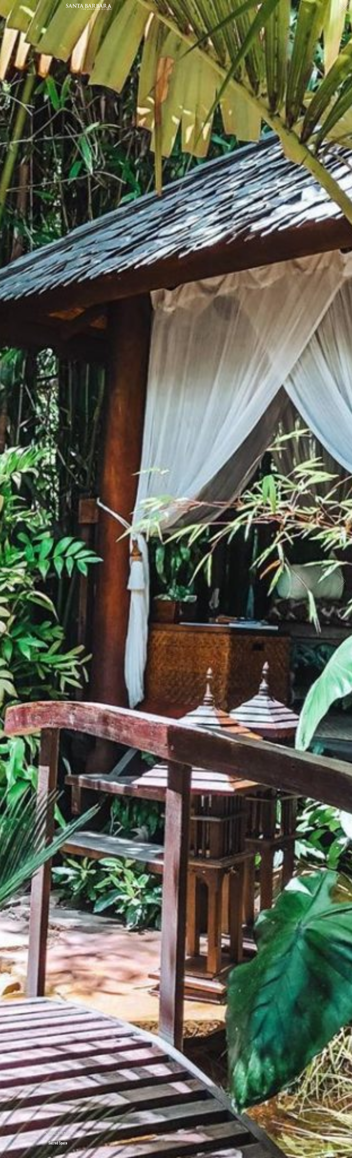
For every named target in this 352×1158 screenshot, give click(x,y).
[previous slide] (10, 581)
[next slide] (341, 581)
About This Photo (60, 1133)
